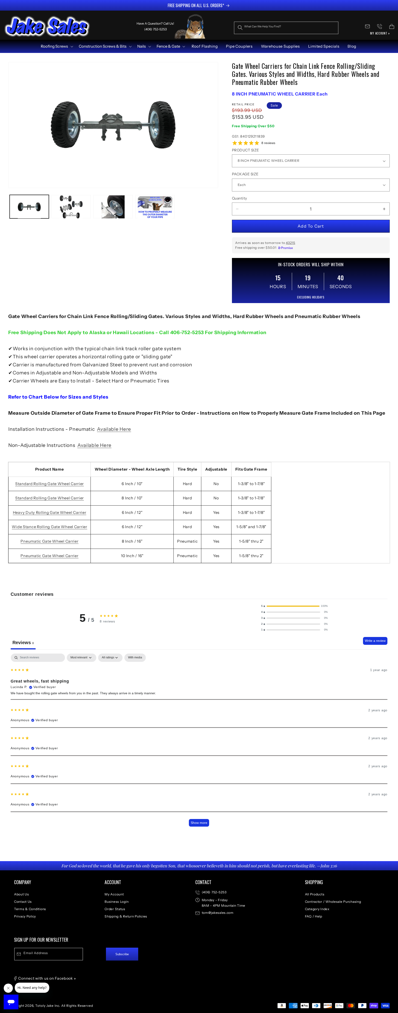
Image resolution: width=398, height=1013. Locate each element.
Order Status (115, 909)
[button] (57, 46)
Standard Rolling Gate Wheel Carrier (49, 483)
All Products (315, 894)
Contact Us (23, 902)
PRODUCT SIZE (245, 150)
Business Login (117, 902)
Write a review (375, 641)
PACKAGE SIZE (245, 174)
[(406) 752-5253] (380, 26)
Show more (199, 823)
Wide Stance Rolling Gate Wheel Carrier (49, 526)
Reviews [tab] (23, 642)
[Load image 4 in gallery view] (113, 207)
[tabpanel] (199, 742)
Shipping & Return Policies (126, 916)
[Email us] (367, 26)
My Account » (380, 33)
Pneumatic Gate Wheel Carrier (49, 541)
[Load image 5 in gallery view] (155, 207)
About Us (21, 894)
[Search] (240, 28)
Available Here (114, 429)
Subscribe (122, 954)
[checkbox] (135, 658)
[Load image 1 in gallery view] (29, 207)
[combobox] (286, 28)
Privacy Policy (25, 916)
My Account (114, 894)
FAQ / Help (313, 916)
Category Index (317, 909)
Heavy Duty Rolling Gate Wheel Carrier (49, 512)
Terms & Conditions (30, 909)
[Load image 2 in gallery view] (71, 207)
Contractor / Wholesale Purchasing (333, 902)
